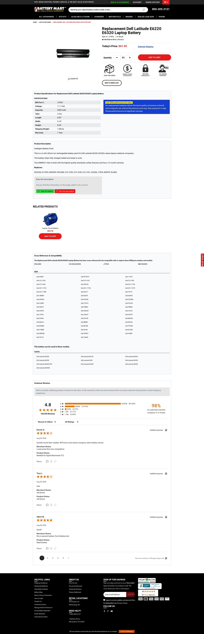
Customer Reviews (75, 589)
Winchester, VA (74, 602)
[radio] (102, 403)
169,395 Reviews (48, 414)
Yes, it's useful (46, 191)
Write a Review (118, 39)
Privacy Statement (75, 592)
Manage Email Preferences (43, 607)
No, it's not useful (66, 191)
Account (137, 2)
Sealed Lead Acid (146, 17)
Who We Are (73, 583)
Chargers (99, 17)
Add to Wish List (112, 83)
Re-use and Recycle (75, 586)
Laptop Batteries (45, 22)
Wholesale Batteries (41, 586)
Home (35, 22)
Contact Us (38, 601)
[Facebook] (104, 611)
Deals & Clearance (120, 2)
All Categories (46, 17)
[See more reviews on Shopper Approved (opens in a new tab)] (55, 461)
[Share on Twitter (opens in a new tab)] (51, 461)
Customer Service (40, 604)
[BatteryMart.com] (50, 9)
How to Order (38, 598)
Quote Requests (39, 614)
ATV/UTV (62, 17)
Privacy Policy (122, 603)
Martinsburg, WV (74, 605)
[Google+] (108, 611)
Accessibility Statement (42, 611)
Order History (153, 2)
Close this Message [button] (127, 631)
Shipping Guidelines (41, 583)
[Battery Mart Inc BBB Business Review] (150, 586)
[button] (117, 57)
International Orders (41, 617)
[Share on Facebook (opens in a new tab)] (47, 462)
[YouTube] (112, 611)
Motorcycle (115, 17)
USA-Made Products (41, 589)
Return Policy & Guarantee (43, 595)
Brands (129, 17)
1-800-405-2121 (75, 614)
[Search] (142, 9)
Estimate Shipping (145, 47)
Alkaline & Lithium (80, 17)
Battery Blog (38, 592)
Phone (162, 17)
